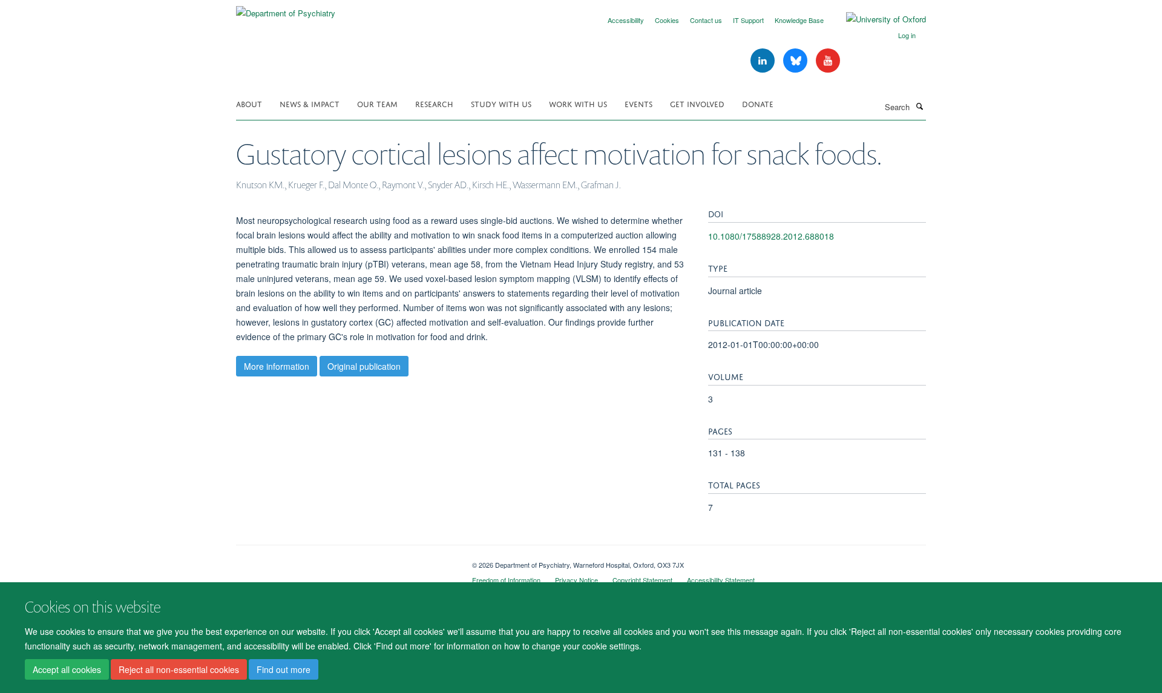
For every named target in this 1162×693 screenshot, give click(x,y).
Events (638, 103)
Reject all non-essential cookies (179, 669)
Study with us (501, 103)
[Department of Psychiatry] (285, 9)
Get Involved (697, 103)
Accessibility (626, 20)
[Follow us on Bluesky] (796, 61)
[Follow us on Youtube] (828, 61)
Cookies (667, 20)
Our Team (377, 103)
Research (434, 103)
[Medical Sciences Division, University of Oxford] (345, 560)
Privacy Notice (576, 580)
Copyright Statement (642, 580)
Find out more (283, 669)
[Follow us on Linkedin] (763, 61)
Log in (907, 35)
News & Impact (310, 103)
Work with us (578, 103)
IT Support (748, 20)
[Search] (919, 106)
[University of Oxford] (877, 19)
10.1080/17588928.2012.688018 (771, 236)
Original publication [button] (364, 366)
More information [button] (276, 366)
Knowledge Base (799, 20)
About (249, 103)
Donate (757, 103)
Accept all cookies (67, 669)
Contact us (706, 20)
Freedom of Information (506, 580)
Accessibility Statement (721, 580)
